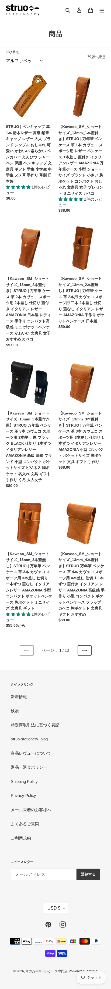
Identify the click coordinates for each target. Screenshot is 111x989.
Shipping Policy (24, 781)
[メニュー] (101, 10)
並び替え (12, 52)
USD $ (53, 908)
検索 (15, 710)
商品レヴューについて (31, 753)
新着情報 (19, 696)
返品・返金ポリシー (29, 767)
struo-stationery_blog (29, 739)
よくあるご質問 (25, 823)
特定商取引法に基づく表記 (35, 725)
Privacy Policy (23, 795)
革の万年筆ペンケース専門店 (47, 971)
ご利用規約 (21, 838)
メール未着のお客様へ (31, 809)
